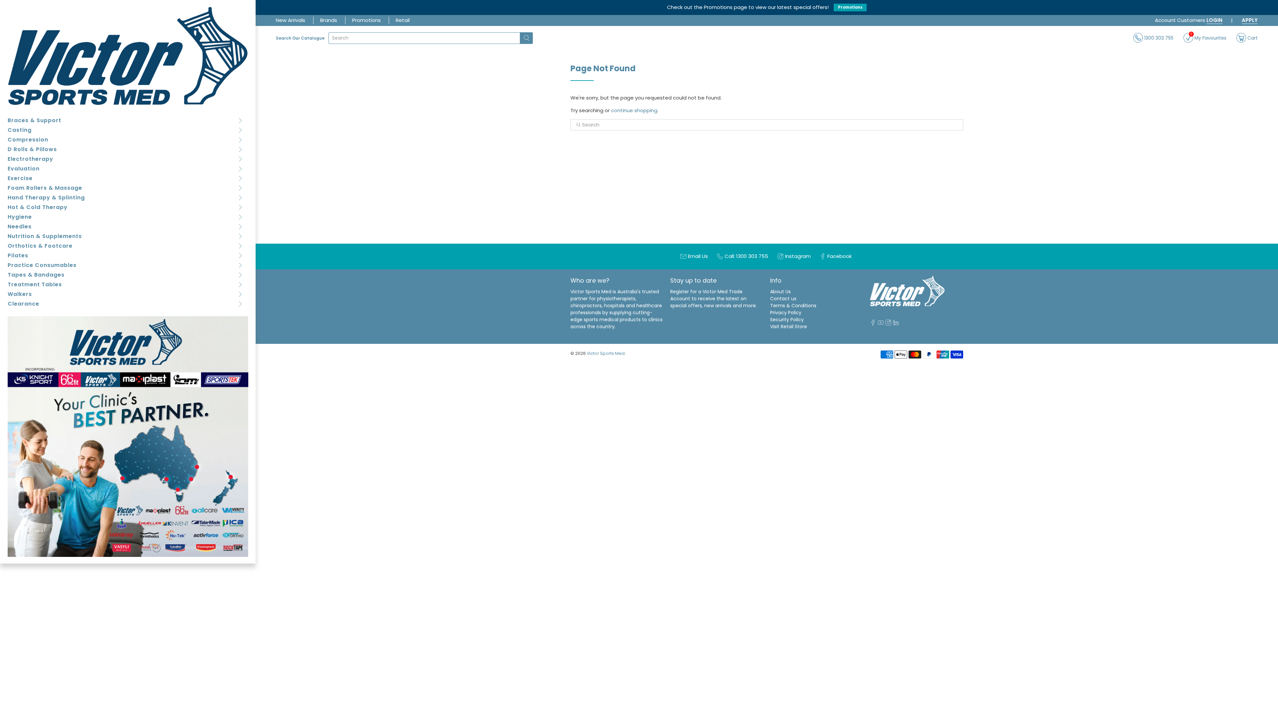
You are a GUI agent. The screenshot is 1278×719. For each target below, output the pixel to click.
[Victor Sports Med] (128, 56)
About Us (780, 291)
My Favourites (1208, 37)
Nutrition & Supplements (45, 236)
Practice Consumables (42, 265)
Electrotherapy (30, 159)
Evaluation (24, 168)
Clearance (23, 304)
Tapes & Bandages (36, 275)
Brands (328, 20)
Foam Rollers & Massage (45, 188)
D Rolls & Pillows (32, 149)
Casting (20, 130)
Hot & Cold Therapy (38, 207)
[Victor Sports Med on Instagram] (888, 324)
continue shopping (634, 110)
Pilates (18, 255)
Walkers (20, 294)
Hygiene (20, 217)
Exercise (20, 178)
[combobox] (424, 38)
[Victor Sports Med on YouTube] (881, 324)
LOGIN (1214, 20)
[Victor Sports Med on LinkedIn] (896, 324)
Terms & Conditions (793, 305)
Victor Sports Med (606, 353)
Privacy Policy (785, 312)
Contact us (783, 298)
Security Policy (787, 319)
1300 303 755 (1158, 37)
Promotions (850, 7)
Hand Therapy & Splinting (46, 197)
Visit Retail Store (788, 326)
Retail (403, 20)
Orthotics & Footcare (40, 246)
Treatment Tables (35, 284)
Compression (28, 139)
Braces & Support (34, 120)
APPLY (1250, 20)
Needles (20, 226)
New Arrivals (290, 20)
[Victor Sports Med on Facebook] (873, 324)
